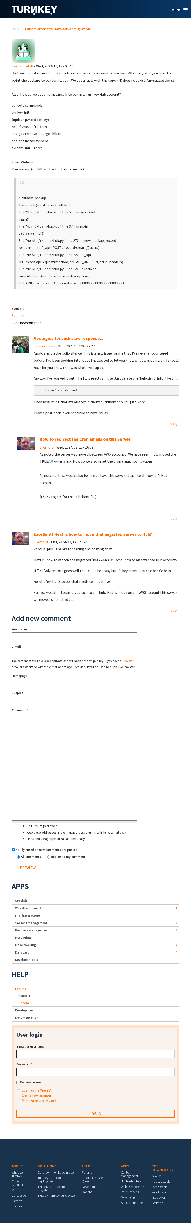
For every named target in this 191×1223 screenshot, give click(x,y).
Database (22, 952)
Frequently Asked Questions (93, 1179)
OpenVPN (158, 1176)
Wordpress (159, 1192)
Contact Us (19, 1195)
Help (20, 974)
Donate (87, 1192)
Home (16, 29)
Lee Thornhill (22, 66)
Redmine (157, 1203)
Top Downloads (162, 1168)
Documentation (26, 1017)
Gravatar (127, 661)
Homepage (19, 676)
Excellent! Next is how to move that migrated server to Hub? (93, 534)
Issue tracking (25, 945)
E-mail (16, 646)
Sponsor (17, 1206)
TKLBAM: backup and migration (52, 1188)
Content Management (129, 1174)
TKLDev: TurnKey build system (57, 1195)
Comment (20, 710)
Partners (17, 1201)
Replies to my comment (68, 857)
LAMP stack (159, 1187)
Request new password (39, 1101)
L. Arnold (47, 447)
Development (24, 1010)
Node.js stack (161, 1181)
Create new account (36, 1095)
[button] (179, 10)
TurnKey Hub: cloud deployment (51, 1179)
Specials (21, 900)
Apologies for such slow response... (68, 338)
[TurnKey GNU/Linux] (35, 13)
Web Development (133, 1186)
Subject (17, 693)
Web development (28, 908)
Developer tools (26, 960)
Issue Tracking (130, 1192)
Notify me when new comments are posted (46, 850)
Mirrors (16, 1190)
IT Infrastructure (27, 915)
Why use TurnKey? (18, 1174)
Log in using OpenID (36, 1090)
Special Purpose (132, 1203)
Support (18, 315)
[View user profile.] (23, 50)
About (17, 1166)
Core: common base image (56, 1172)
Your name (19, 629)
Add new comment (28, 322)
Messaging (23, 937)
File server (158, 1197)
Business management (31, 930)
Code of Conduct (17, 1183)
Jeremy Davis (44, 346)
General (24, 1003)
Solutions (47, 1166)
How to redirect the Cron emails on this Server (85, 439)
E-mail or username (31, 1046)
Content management (31, 923)
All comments (31, 857)
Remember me (30, 1082)
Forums (20, 988)
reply (173, 423)
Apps (20, 886)
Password (24, 1064)
